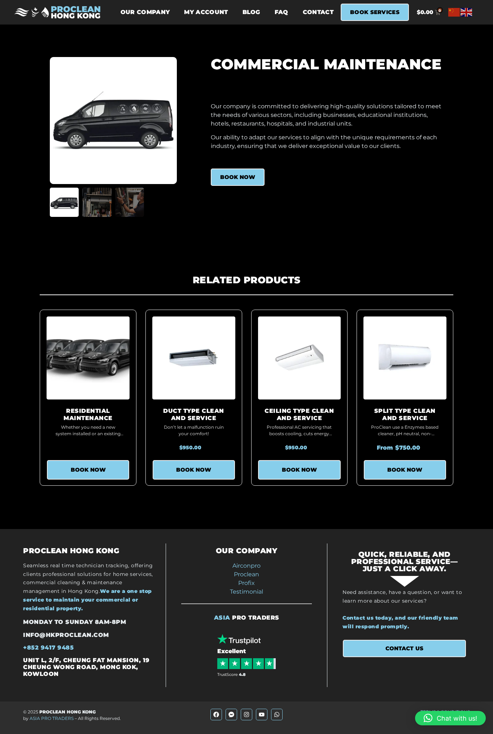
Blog (251, 12)
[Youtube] (261, 714)
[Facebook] (216, 714)
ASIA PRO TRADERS (52, 718)
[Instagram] (246, 714)
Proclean (246, 574)
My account (206, 12)
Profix (246, 583)
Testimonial (246, 591)
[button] (450, 718)
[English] (467, 12)
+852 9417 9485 (48, 647)
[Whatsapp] (277, 714)
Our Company (145, 12)
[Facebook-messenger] (231, 714)
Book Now (237, 177)
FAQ (281, 12)
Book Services (375, 12)
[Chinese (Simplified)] (454, 12)
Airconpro (246, 565)
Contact (318, 12)
